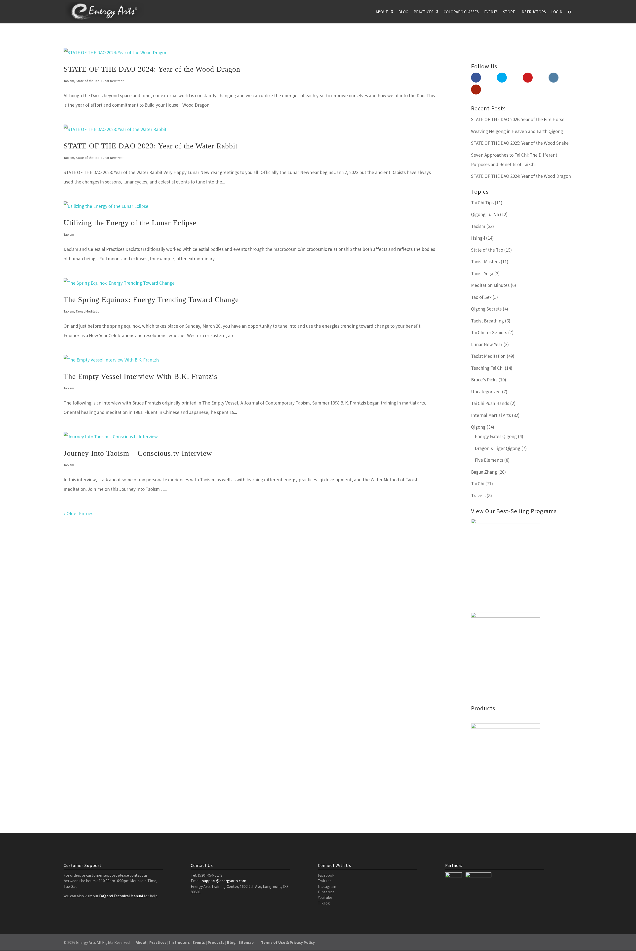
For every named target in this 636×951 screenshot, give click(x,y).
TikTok (324, 903)
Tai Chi (477, 484)
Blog (403, 12)
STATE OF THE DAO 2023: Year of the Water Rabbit (151, 146)
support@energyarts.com (224, 880)
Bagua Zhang (484, 472)
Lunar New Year (112, 81)
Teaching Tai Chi (487, 368)
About (382, 12)
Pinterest (326, 891)
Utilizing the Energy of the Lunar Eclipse (130, 223)
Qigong (478, 427)
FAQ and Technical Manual (121, 895)
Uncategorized (486, 392)
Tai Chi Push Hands (490, 403)
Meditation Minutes (490, 285)
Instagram (327, 886)
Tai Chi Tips (482, 203)
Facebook (326, 875)
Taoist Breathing (487, 321)
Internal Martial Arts (491, 415)
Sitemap (246, 942)
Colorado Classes (461, 12)
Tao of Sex (481, 297)
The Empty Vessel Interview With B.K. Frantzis (140, 376)
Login (556, 12)
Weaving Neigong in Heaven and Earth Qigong (517, 131)
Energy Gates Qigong (496, 436)
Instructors (533, 12)
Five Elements (489, 460)
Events (491, 12)
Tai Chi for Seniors (489, 332)
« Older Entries (78, 513)
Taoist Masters (485, 262)
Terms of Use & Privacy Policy (288, 942)
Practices (423, 12)
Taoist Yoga (482, 273)
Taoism (69, 81)
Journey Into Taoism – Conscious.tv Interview (138, 453)
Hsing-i (478, 238)
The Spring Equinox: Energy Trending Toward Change (151, 299)
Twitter (324, 880)
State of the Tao (88, 81)
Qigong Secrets (486, 309)
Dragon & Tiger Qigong (497, 448)
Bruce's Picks (484, 380)
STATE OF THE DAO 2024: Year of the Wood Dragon (152, 69)
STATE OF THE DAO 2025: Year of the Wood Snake (520, 143)
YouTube (325, 897)
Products (216, 942)
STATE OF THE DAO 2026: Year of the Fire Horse (517, 119)
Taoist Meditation (88, 311)
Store (509, 12)
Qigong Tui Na (485, 214)
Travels (478, 495)
